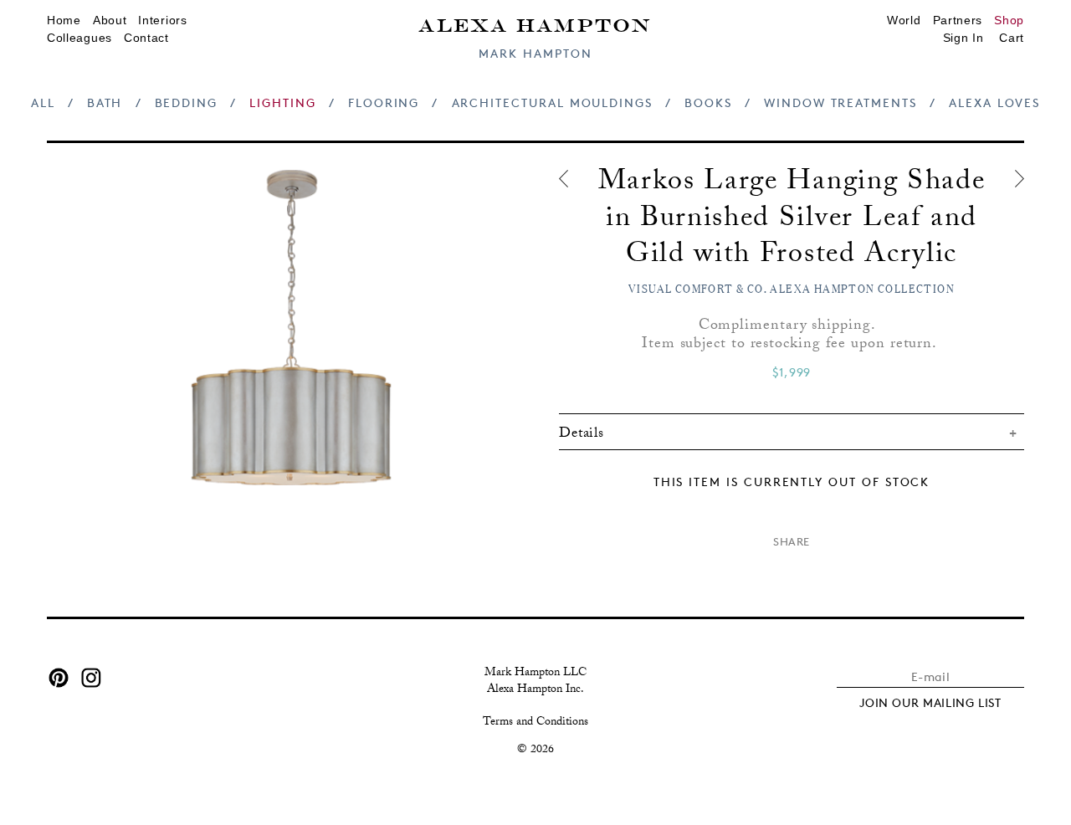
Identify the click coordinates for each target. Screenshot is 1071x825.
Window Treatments (840, 102)
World (904, 20)
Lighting (282, 102)
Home (64, 20)
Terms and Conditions (535, 723)
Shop (1009, 20)
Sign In (963, 37)
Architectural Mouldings (552, 102)
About (110, 20)
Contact (146, 37)
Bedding (186, 102)
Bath (105, 102)
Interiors (162, 20)
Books (708, 102)
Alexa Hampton (535, 23)
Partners (958, 20)
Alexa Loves (994, 102)
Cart (1011, 37)
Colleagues (79, 37)
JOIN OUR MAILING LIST (930, 702)
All (43, 102)
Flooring (383, 102)
